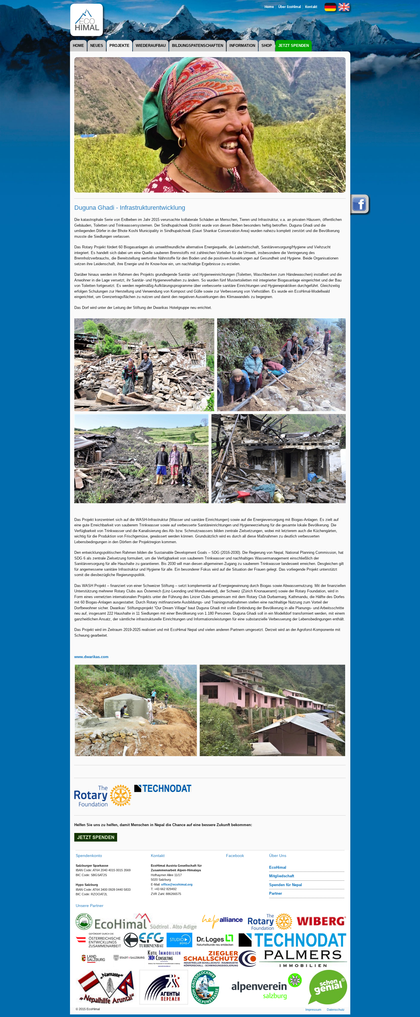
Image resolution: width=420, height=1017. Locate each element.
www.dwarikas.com (91, 657)
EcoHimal (277, 867)
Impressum (313, 1009)
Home (269, 7)
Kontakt (311, 7)
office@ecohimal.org (177, 884)
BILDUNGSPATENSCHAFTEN (197, 45)
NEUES (96, 45)
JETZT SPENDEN (293, 45)
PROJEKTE (119, 45)
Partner (275, 893)
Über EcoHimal (289, 7)
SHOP (266, 45)
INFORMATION (242, 45)
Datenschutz (336, 1009)
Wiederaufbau (151, 45)
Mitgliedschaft (281, 876)
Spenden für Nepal (285, 885)
